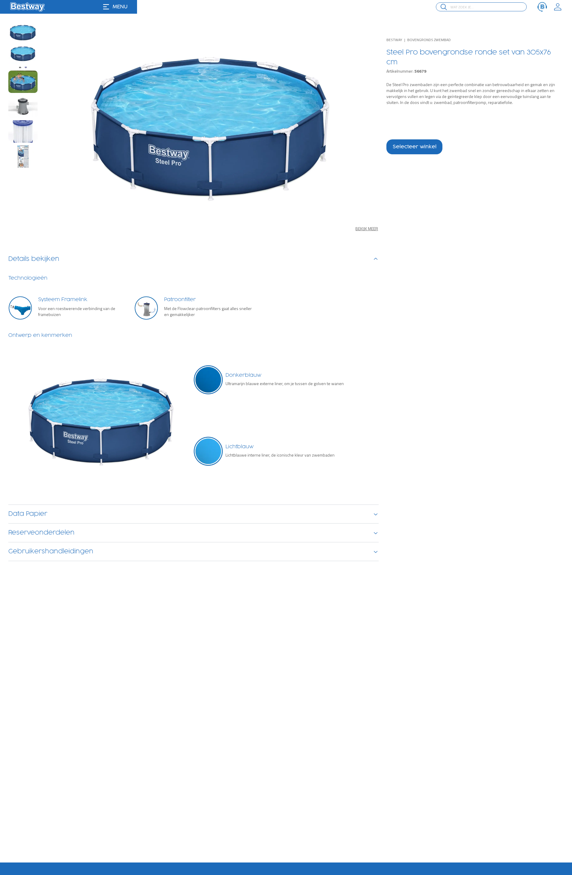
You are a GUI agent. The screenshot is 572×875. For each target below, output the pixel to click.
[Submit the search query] (443, 7)
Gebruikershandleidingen (50, 552)
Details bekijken (33, 259)
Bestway (394, 40)
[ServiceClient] (542, 7)
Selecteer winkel (414, 146)
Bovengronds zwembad (429, 40)
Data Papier (27, 514)
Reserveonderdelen (41, 533)
